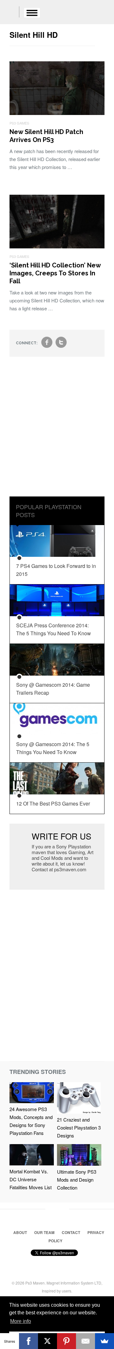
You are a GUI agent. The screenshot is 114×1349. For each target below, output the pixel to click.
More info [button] (20, 1321)
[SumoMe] (104, 1341)
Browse (32, 12)
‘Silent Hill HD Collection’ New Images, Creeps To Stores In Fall (55, 273)
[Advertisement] (57, 431)
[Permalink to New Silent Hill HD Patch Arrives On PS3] (57, 113)
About (20, 1232)
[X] (47, 1341)
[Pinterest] (66, 1341)
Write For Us (61, 836)
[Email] (85, 1341)
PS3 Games (19, 122)
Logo (9, 12)
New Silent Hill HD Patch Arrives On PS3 (46, 136)
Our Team (44, 1232)
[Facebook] (28, 1341)
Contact (71, 1232)
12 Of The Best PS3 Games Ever (53, 803)
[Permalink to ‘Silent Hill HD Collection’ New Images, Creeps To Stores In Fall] (57, 246)
